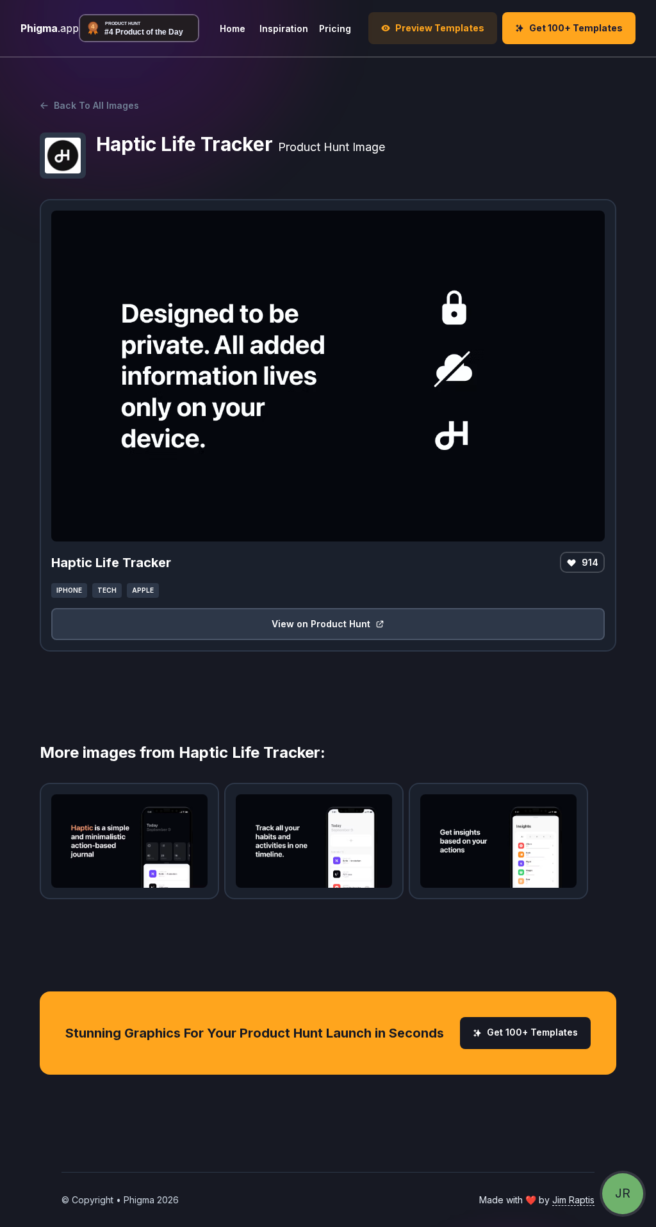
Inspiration (284, 28)
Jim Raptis (573, 1199)
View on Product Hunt (321, 623)
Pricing (335, 28)
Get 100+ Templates (532, 1032)
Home (232, 28)
